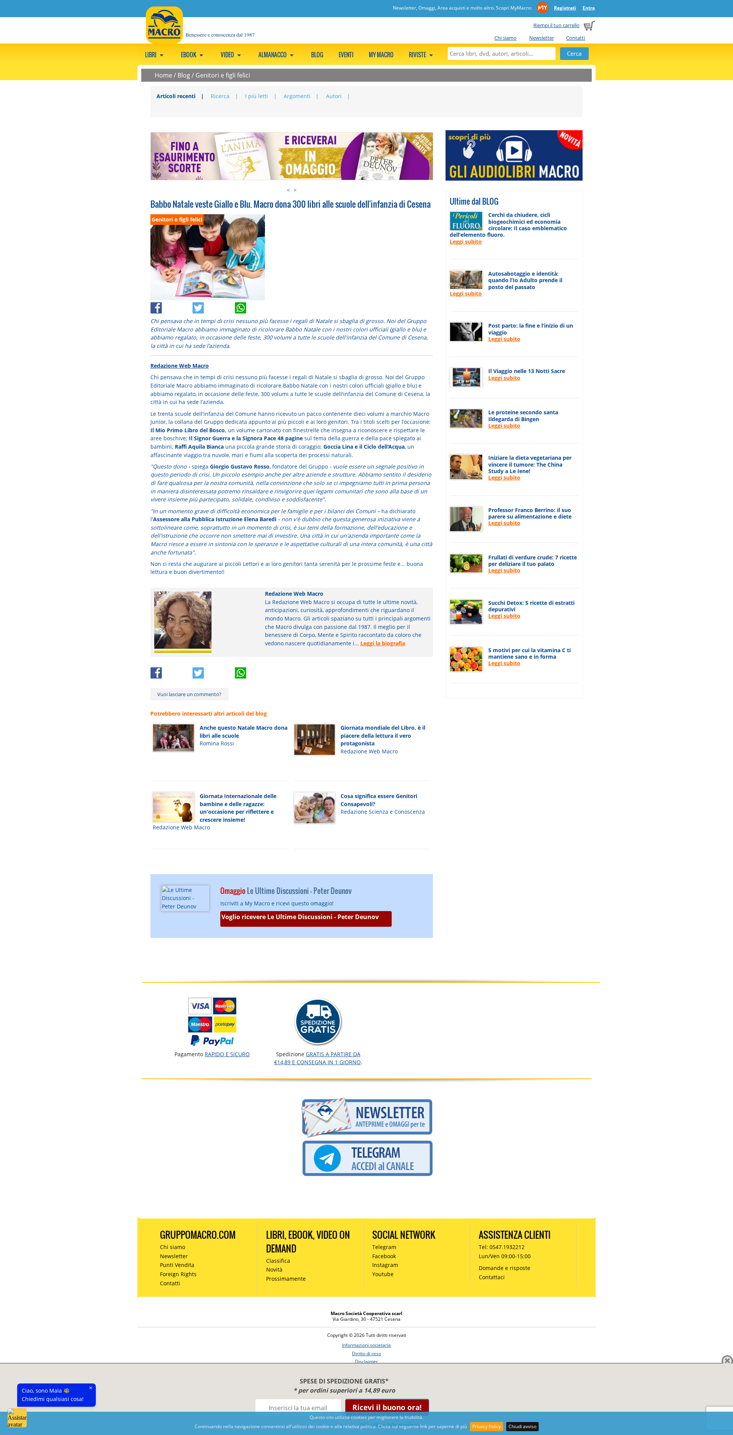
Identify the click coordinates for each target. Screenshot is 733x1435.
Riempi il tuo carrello (556, 25)
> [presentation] (295, 190)
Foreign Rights (178, 1274)
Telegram (384, 1247)
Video (228, 54)
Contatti (575, 37)
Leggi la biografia (382, 643)
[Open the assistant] (17, 1417)
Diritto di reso (366, 1353)
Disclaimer (366, 1361)
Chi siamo (505, 37)
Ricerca (220, 96)
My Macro (381, 54)
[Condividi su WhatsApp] (255, 306)
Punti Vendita (177, 1265)
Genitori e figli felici (222, 75)
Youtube (383, 1274)
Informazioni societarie (366, 1345)
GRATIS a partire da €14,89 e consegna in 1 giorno (317, 1057)
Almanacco (273, 54)
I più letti (256, 96)
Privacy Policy (486, 1426)
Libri (151, 54)
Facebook (384, 1256)
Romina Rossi (217, 743)
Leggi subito (466, 241)
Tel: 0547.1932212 (502, 1247)
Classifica (278, 1260)
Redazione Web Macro (179, 365)
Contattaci (492, 1277)
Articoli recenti (176, 96)
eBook (189, 54)
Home (163, 75)
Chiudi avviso (522, 1426)
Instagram (385, 1265)
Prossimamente (286, 1278)
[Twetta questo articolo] (213, 306)
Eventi (346, 54)
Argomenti (297, 96)
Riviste (418, 54)
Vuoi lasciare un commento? (189, 694)
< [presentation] (288, 190)
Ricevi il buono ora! (386, 1407)
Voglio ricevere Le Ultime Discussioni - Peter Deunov (300, 917)
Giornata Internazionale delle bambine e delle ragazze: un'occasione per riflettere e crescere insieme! (238, 807)
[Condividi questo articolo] (171, 306)
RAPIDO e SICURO (227, 1054)
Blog (317, 54)
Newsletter (541, 37)
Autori (334, 96)
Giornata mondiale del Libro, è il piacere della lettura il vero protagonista (383, 735)
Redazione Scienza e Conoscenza (383, 811)
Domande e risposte (504, 1268)
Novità (274, 1269)
